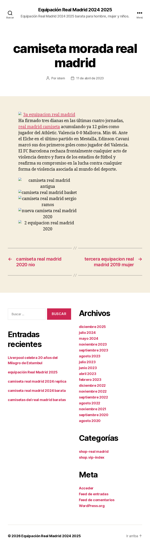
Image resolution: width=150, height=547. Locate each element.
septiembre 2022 (93, 397)
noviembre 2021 (92, 409)
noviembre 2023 (93, 344)
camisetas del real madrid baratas (37, 400)
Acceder (86, 488)
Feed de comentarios (96, 500)
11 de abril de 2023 (90, 78)
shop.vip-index (91, 457)
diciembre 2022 (92, 385)
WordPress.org (92, 506)
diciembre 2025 (92, 327)
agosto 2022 (89, 403)
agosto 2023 (89, 356)
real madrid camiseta (39, 127)
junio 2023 (88, 368)
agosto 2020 (90, 421)
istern (61, 78)
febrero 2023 (90, 380)
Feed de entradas (93, 494)
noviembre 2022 (93, 391)
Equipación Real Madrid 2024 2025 (75, 9)
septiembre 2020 (93, 415)
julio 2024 (87, 333)
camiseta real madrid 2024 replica (37, 381)
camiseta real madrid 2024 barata (37, 391)
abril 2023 (87, 374)
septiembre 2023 (93, 350)
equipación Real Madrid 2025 (33, 372)
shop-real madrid (94, 451)
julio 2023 (87, 362)
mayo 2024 (88, 338)
